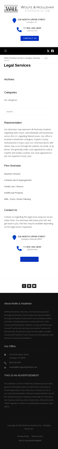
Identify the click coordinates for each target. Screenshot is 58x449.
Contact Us (29, 259)
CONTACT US (30, 38)
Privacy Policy (23, 436)
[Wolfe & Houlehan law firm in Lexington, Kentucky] (29, 8)
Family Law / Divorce (13, 186)
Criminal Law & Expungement (18, 180)
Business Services (12, 173)
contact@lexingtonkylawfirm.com (23, 367)
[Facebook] (52, 51)
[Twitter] (48, 51)
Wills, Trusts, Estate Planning (17, 199)
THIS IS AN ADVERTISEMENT (30, 440)
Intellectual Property (13, 192)
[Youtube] (34, 284)
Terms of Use (37, 436)
